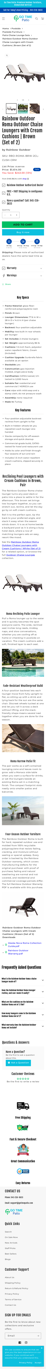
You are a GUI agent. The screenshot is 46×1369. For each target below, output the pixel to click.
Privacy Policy (12, 1294)
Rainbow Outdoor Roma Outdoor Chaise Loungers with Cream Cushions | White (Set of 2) (21, 545)
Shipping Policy (12, 1283)
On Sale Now (11, 1237)
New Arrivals (11, 1243)
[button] (3, 19)
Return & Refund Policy (16, 1288)
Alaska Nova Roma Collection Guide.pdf (25, 944)
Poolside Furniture (12, 32)
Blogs (8, 1259)
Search (8, 1232)
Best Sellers (11, 1254)
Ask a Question (19, 1062)
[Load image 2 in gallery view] (23, 108)
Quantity (6, 210)
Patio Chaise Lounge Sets (16, 35)
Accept (38, 1363)
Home (5, 28)
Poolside (16, 28)
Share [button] (8, 284)
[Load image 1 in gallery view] (11, 108)
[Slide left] (17, 100)
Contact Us (10, 1305)
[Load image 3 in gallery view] (34, 108)
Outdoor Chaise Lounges (20, 555)
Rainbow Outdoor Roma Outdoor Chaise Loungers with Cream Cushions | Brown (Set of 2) (20, 42)
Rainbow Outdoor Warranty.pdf (18, 952)
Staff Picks (10, 1248)
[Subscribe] (38, 1336)
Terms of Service (13, 1299)
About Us (9, 1277)
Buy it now (23, 232)
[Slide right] (28, 100)
